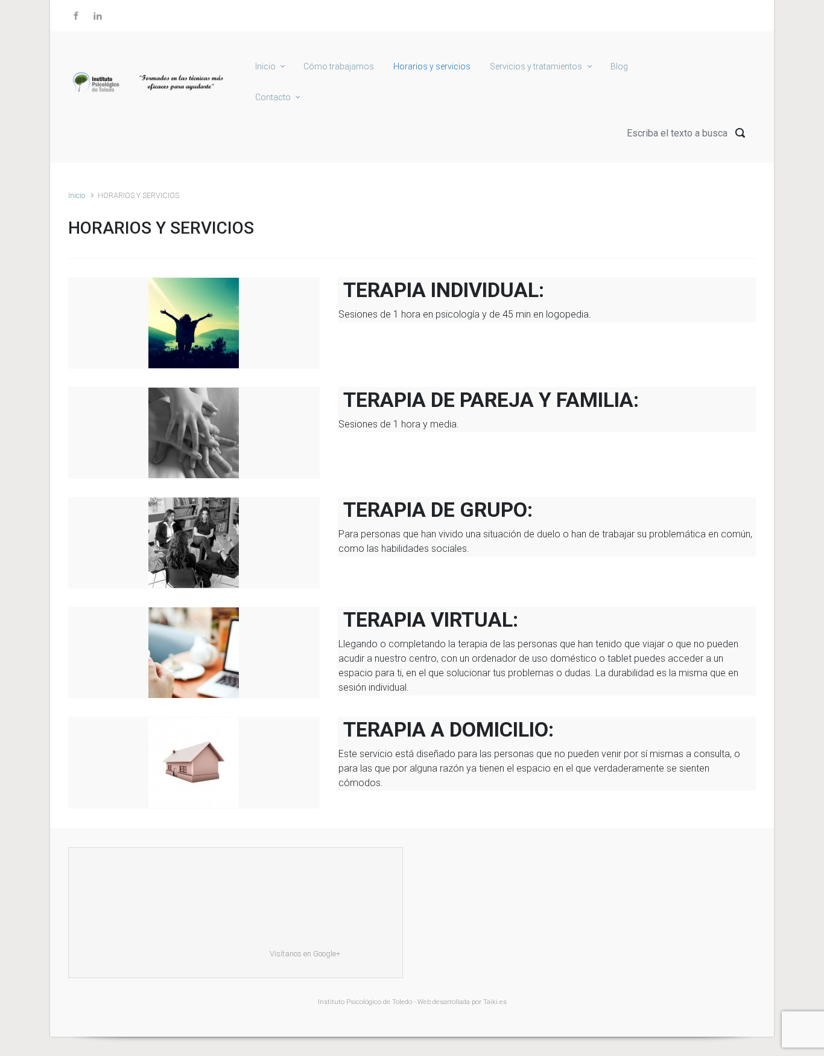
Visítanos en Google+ (305, 953)
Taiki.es (495, 1002)
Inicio (76, 195)
